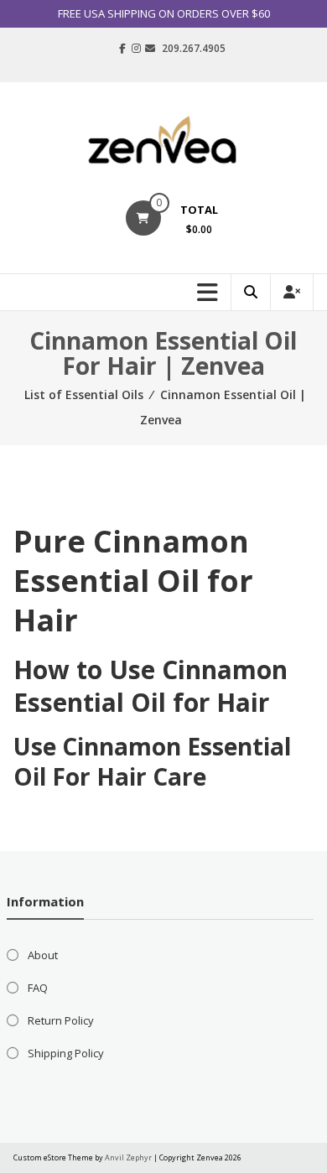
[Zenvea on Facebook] (122, 49)
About (43, 955)
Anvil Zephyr (128, 1157)
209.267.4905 (194, 48)
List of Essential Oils (83, 394)
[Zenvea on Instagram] (136, 49)
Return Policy (61, 1020)
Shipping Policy (66, 1053)
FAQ (38, 987)
